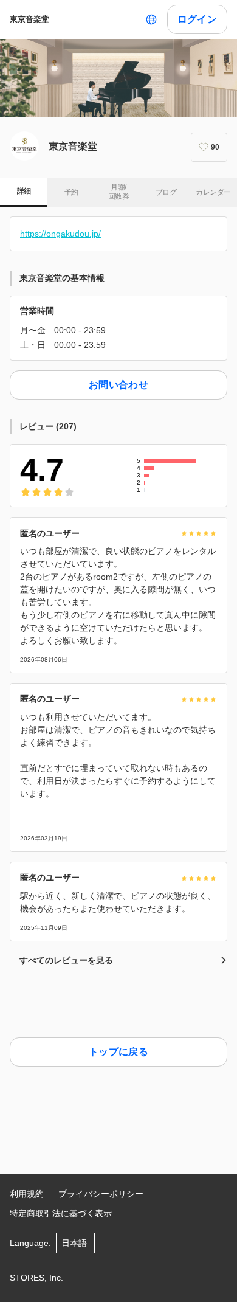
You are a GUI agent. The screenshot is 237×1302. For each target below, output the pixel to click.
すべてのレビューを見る (66, 960)
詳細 (24, 191)
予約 (71, 192)
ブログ (166, 192)
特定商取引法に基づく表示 (61, 1213)
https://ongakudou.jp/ (60, 233)
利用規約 (27, 1194)
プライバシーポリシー (100, 1194)
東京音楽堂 (29, 19)
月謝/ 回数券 (118, 192)
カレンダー (213, 192)
